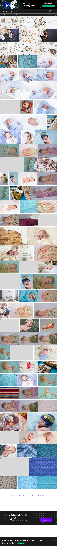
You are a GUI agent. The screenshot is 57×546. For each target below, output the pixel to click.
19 (42, 495)
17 (38, 495)
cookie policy (20, 543)
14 (32, 495)
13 (30, 495)
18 (40, 495)
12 (28, 495)
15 (34, 495)
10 (25, 495)
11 (26, 495)
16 (36, 495)
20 (44, 495)
